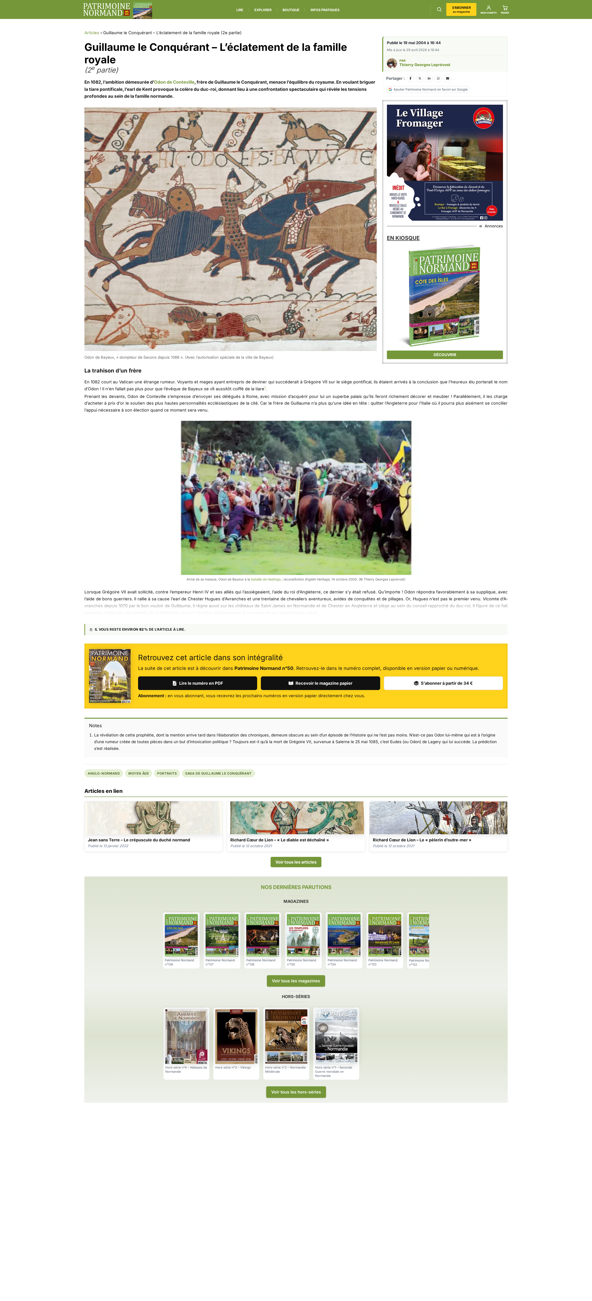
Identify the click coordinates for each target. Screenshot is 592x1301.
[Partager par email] (447, 78)
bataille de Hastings (266, 579)
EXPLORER (262, 10)
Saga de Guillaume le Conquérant (218, 773)
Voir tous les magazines (296, 980)
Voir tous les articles (296, 862)
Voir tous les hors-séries (296, 1092)
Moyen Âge (138, 773)
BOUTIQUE (291, 10)
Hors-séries (296, 996)
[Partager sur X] (419, 78)
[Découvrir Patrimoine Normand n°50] (110, 676)
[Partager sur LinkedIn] (429, 78)
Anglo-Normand (104, 773)
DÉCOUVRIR (445, 354)
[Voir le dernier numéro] (142, 10)
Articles (91, 32)
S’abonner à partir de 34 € (447, 683)
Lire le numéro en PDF (201, 683)
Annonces (494, 226)
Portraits (167, 773)
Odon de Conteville (174, 82)
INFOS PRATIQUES (325, 10)
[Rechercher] (439, 9)
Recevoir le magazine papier (324, 683)
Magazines (296, 901)
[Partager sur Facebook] (410, 78)
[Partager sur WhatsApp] (438, 78)
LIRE (239, 10)
